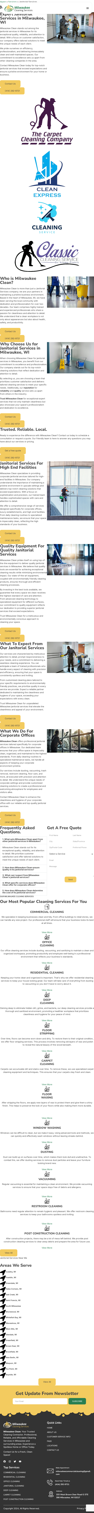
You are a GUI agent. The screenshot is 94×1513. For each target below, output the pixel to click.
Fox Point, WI (11, 1369)
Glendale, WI (11, 1334)
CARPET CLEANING (47, 1062)
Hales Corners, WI (14, 1289)
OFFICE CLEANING (47, 943)
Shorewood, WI (12, 1312)
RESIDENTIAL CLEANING (47, 972)
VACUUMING (47, 1179)
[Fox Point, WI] (3, 1370)
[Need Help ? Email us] (50, 1482)
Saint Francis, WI (13, 1300)
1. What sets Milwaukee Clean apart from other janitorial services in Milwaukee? (22, 840)
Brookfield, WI (12, 1352)
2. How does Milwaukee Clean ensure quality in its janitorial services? (21, 868)
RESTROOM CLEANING (47, 1206)
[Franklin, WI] (3, 1278)
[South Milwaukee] (3, 1307)
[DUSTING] (47, 1146)
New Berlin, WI (12, 1357)
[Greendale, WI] (3, 1284)
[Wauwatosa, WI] (3, 1324)
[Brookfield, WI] (3, 1353)
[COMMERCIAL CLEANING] (47, 906)
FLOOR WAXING (47, 1095)
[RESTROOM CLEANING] (47, 1201)
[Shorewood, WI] (3, 1313)
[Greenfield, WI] (3, 1341)
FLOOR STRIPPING (47, 1031)
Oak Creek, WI (12, 1294)
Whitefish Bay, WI (13, 1317)
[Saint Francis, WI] (3, 1301)
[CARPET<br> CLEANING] (47, 1055)
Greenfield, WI (12, 1340)
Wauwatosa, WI (12, 1323)
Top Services (11, 1467)
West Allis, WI (12, 1329)
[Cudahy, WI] (3, 1273)
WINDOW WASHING (47, 1128)
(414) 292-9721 (62, 1484)
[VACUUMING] (47, 1174)
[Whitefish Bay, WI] (3, 1318)
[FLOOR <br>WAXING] (47, 1089)
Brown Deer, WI (12, 1346)
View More (47, 932)
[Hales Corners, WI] (3, 1290)
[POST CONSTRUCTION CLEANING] (47, 1228)
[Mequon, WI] (3, 1364)
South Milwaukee (13, 1306)
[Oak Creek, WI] (3, 1295)
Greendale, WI (12, 1283)
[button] (87, 8)
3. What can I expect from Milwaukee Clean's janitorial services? (20, 876)
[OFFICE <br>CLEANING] (47, 937)
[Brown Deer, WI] (3, 1347)
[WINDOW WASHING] (47, 1122)
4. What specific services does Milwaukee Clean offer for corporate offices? (23, 884)
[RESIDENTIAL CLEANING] (47, 967)
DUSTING (47, 1152)
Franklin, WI (11, 1277)
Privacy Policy (84, 1508)
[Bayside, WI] (3, 1375)
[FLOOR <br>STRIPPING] (47, 1025)
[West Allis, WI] (3, 1330)
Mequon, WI (11, 1363)
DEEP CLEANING (47, 1001)
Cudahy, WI (11, 1272)
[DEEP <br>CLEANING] (47, 994)
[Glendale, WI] (3, 1335)
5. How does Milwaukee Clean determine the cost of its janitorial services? (22, 891)
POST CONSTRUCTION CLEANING (47, 1233)
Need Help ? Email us (62, 1481)
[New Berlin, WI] (3, 1358)
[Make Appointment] (50, 1471)
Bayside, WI (11, 1374)
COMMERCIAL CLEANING (47, 912)
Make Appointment (62, 1468)
